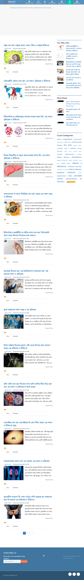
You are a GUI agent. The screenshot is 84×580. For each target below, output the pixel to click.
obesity (79, 172)
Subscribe (24, 561)
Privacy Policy (69, 558)
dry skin (68, 145)
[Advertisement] (42, 21)
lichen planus (63, 157)
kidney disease (75, 169)
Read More (49, 64)
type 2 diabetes (70, 148)
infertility (75, 145)
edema (59, 139)
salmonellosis (71, 179)
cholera (79, 145)
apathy (70, 160)
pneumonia (77, 139)
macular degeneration (65, 154)
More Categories (71, 182)
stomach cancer (77, 151)
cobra (70, 176)
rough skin (59, 169)
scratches (60, 148)
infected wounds (74, 166)
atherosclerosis (60, 142)
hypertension (61, 176)
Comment (15, 72)
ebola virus (65, 163)
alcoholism (76, 157)
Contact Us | (66, 556)
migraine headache (62, 160)
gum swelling (66, 169)
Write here (21, 7)
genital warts (68, 151)
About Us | (73, 556)
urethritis (71, 172)
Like (7, 72)
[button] (62, 2)
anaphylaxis (67, 139)
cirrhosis (75, 160)
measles (79, 154)
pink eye (67, 142)
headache (60, 172)
